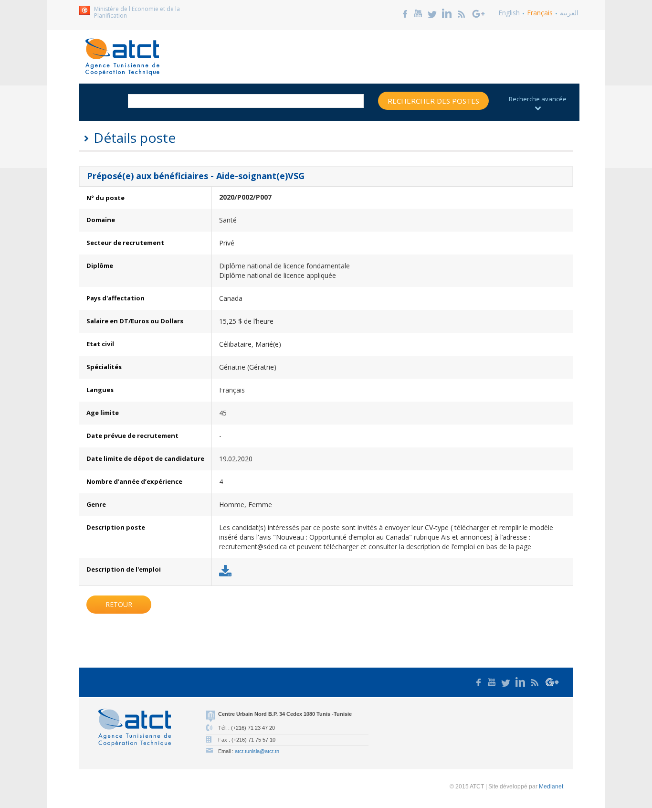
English (509, 12)
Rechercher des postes (433, 101)
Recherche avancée (538, 99)
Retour (118, 604)
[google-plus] (478, 12)
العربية (569, 12)
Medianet (551, 786)
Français (540, 12)
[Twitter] (432, 12)
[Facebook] (405, 12)
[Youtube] (418, 12)
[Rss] (461, 12)
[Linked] (447, 12)
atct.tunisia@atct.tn (257, 751)
